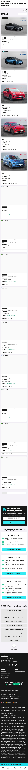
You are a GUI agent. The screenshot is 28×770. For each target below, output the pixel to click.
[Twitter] (6, 665)
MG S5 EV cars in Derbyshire (14, 610)
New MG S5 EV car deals (14, 549)
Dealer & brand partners (20, 671)
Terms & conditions (5, 692)
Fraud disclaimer (4, 694)
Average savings (4, 717)
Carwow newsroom (5, 675)
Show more (13, 640)
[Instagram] (9, 665)
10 (18, 493)
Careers (16, 669)
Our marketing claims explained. (9, 715)
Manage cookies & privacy (15, 692)
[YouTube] (13, 665)
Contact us (3, 671)
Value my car (14, 522)
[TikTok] (16, 665)
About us (3, 669)
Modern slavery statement (15, 696)
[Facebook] (2, 665)
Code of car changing (14, 698)
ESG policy (11, 694)
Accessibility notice (5, 698)
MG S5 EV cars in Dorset (14, 614)
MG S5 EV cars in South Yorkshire (14, 636)
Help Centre (4, 656)
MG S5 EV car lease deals (14, 597)
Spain (15, 702)
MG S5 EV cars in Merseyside (14, 625)
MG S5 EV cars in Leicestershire (14, 621)
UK (3, 702)
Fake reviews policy (5, 696)
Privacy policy (17, 694)
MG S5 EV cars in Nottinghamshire (14, 629)
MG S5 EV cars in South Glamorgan (14, 633)
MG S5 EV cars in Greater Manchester (14, 618)
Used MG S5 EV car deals (14, 573)
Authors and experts (5, 673)
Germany (9, 702)
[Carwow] (5, 1)
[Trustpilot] (14, 684)
